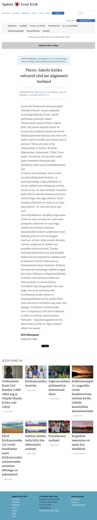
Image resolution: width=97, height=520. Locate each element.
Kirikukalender (16, 31)
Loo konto (85, 20)
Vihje (48, 13)
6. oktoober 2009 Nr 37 (38, 95)
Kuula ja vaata (37, 26)
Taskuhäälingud (78, 505)
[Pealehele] (17, 6)
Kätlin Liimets (79, 454)
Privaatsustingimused (49, 510)
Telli (58, 13)
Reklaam (26, 13)
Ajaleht (7, 4)
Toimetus (6, 13)
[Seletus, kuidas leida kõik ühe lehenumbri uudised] (36, 432)
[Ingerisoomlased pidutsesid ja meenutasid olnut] (59, 378)
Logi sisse (70, 20)
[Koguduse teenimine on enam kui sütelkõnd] (82, 432)
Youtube (74, 502)
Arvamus (12, 26)
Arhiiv (34, 13)
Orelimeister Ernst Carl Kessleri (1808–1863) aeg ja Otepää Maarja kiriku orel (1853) (12, 394)
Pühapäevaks (33, 31)
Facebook (75, 499)
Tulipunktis (54, 26)
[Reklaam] (48, 48)
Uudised (23, 26)
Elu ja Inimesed (70, 26)
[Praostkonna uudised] (59, 432)
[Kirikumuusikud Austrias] (36, 378)
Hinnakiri (16, 13)
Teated (46, 31)
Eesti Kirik (29, 4)
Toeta (41, 13)
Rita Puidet (55, 399)
